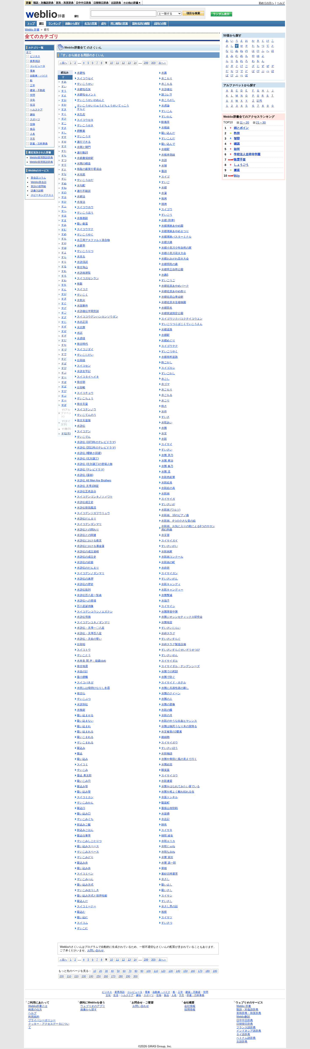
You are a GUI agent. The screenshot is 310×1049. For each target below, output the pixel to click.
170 (200, 971)
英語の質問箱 (38, 186)
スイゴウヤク (169, 345)
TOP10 (228, 122)
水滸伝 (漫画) (85, 475)
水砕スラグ (168, 633)
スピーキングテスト (42, 195)
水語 (164, 160)
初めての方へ (266, 2)
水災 (164, 433)
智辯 (237, 138)
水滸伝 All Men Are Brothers (94, 480)
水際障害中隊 (169, 611)
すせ (63, 141)
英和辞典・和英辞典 (248, 1013)
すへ (63, 211)
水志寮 (81, 327)
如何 (237, 149)
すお (63, 100)
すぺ (63, 400)
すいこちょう (85, 398)
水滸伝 (81, 425)
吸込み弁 (82, 862)
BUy (237, 175)
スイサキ (166, 830)
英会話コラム (38, 177)
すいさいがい (169, 546)
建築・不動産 (37, 90)
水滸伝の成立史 (86, 556)
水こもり (166, 78)
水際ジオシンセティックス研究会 (181, 616)
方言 (32, 138)
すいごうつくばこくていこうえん (181, 324)
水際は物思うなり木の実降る (179, 726)
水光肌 (81, 174)
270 (113, 976)
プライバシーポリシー (42, 1020)
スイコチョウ (85, 393)
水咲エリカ (168, 841)
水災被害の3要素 (171, 731)
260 (106, 976)
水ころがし (168, 100)
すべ (63, 377)
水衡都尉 (82, 218)
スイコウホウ (85, 207)
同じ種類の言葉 (119, 23)
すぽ (63, 405)
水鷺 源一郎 (168, 862)
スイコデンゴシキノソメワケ (95, 496)
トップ (31, 23)
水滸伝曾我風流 (86, 507)
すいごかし (168, 373)
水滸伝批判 (84, 589)
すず (63, 326)
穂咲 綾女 (167, 835)
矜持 (237, 133)
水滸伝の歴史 (85, 584)
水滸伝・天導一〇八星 (90, 627)
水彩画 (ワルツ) (170, 509)
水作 (164, 411)
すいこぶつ (84, 698)
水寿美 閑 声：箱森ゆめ (91, 660)
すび (63, 368)
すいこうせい (85, 83)
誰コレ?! (166, 94)
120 (163, 971)
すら (63, 257)
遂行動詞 (82, 152)
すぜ (63, 331)
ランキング (54, 23)
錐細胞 (165, 737)
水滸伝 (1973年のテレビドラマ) (96, 442)
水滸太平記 (84, 371)
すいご (165, 182)
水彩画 (165, 493)
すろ (63, 275)
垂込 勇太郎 (84, 775)
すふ (63, 206)
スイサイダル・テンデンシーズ (180, 666)
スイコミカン (85, 797)
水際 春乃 (167, 466)
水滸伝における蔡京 (89, 540)
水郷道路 (166, 329)
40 (112, 971)
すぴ (63, 391)
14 (135, 62)
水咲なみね (168, 851)
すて (63, 164)
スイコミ (82, 764)
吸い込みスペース (88, 846)
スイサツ (166, 917)
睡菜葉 (165, 770)
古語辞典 (116, 2)
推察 (164, 911)
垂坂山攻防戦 (169, 808)
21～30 (261, 122)
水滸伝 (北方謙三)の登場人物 (94, 464)
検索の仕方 (35, 1009)
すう (63, 90)
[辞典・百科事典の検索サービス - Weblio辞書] (45, 16)
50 (118, 971)
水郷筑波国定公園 (172, 313)
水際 (164, 428)
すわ (63, 280)
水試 (79, 332)
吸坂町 (165, 802)
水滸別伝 (82, 704)
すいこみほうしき (88, 890)
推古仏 (81, 693)
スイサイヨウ (169, 775)
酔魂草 (165, 122)
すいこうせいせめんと (90, 100)
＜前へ (63, 62)
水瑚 (164, 165)
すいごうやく (169, 351)
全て (28, 52)
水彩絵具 (166, 482)
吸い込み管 (84, 791)
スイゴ (165, 176)
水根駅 (165, 149)
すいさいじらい (171, 627)
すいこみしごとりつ (89, 841)
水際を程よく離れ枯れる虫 (177, 791)
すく (63, 114)
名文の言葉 (90, 23)
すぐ (63, 303)
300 (153, 62)
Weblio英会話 (38, 182)
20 (100, 971)
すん (63, 289)
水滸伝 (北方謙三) (88, 458)
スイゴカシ (168, 367)
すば (63, 363)
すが (63, 294)
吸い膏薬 (82, 223)
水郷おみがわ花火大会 (175, 258)
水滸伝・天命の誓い (89, 638)
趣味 (32, 114)
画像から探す (72, 23)
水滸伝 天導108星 (88, 485)
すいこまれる (85, 742)
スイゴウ (166, 209)
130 (170, 971)
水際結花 (166, 764)
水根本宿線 (168, 154)
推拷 (164, 198)
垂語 (164, 171)
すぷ (63, 395)
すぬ (63, 183)
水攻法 (81, 201)
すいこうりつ (85, 251)
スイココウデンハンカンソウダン (97, 316)
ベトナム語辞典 (246, 1038)
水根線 (165, 127)
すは (63, 197)
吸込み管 (82, 786)
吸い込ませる (85, 715)
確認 (237, 143)
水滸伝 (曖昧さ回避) (89, 453)
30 (106, 971)
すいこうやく (85, 234)
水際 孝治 (167, 460)
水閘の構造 (84, 163)
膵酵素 (81, 130)
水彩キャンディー (172, 589)
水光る (81, 256)
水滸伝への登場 (86, 600)
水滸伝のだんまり (88, 567)
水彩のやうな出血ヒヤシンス (179, 720)
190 (215, 971)
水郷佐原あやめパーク (175, 285)
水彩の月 (166, 715)
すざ (63, 317)
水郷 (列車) (168, 220)
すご (63, 312)
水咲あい (166, 422)
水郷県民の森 (169, 264)
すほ (63, 215)
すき (63, 109)
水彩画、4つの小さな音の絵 (178, 520)
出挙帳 (81, 387)
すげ (63, 308)
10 (111, 62)
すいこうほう (85, 212)
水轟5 (164, 274)
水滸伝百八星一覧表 (89, 595)
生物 (32, 124)
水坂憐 (165, 813)
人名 (32, 133)
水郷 (164, 187)
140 (178, 971)
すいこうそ (84, 136)
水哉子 (165, 600)
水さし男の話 (169, 906)
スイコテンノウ (86, 409)
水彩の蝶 (166, 709)
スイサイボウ (169, 742)
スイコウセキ (85, 119)
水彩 (164, 438)
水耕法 (81, 196)
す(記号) (66, 433)
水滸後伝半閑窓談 (88, 311)
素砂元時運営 (169, 873)
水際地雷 (166, 622)
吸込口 (81, 808)
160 (193, 971)
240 (91, 976)
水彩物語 (166, 753)
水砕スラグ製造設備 (173, 644)
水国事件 (82, 305)
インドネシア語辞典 (248, 1030)
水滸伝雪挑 (84, 616)
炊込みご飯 (84, 824)
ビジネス (35, 56)
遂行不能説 (84, 191)
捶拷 (164, 204)
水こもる (166, 83)
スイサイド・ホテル (173, 682)
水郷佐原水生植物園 (173, 302)
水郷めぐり (168, 340)
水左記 (165, 819)
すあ (63, 81)
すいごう (166, 214)
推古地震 (82, 666)
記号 (259, 100)
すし (63, 132)
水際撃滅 (166, 595)
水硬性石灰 (84, 89)
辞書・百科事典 (39, 143)
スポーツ (35, 119)
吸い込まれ (84, 726)
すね (63, 187)
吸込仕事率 (84, 835)
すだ (63, 340)
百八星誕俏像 (85, 606)
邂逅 (237, 170)
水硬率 (81, 245)
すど (63, 358)
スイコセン (84, 365)
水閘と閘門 (84, 147)
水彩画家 (166, 551)
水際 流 (165, 471)
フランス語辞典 (246, 1027)
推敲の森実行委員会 (89, 169)
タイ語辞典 (243, 1034)
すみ (63, 225)
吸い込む (82, 917)
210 (69, 976)
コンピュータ (37, 66)
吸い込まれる (85, 731)
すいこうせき (85, 125)
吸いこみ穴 (84, 780)
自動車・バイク (39, 75)
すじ (63, 321)
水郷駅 (165, 335)
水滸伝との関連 (86, 535)
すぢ (63, 344)
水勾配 (81, 185)
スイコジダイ (85, 349)
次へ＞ (162, 62)
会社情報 (189, 1006)
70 (130, 971)
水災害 (165, 535)
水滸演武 (82, 262)
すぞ (63, 335)
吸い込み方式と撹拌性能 (92, 895)
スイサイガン (169, 573)
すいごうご (168, 280)
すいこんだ (168, 138)
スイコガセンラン (88, 278)
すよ (63, 252)
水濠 (164, 193)
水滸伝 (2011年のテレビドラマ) (96, 447)
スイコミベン (85, 873)
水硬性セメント (86, 94)
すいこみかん (85, 802)
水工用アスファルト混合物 (93, 240)
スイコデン (84, 431)
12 (123, 62)
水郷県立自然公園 (172, 269)
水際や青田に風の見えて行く (179, 759)
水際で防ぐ (168, 677)
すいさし (166, 901)
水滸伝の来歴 (85, 578)
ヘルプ (281, 2)
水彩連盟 (166, 780)
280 (121, 976)
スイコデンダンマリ (89, 524)
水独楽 (81, 709)
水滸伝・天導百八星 (89, 633)
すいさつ (166, 922)
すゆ (63, 247)
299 (146, 62)
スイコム (82, 922)
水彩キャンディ (171, 584)
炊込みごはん (85, 830)
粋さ (164, 406)
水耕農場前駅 (85, 158)
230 (84, 976)
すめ (63, 234)
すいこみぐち (85, 819)
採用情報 (189, 1009)
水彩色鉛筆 (168, 477)
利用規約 (33, 1016)
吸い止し (166, 884)
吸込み (81, 748)
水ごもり (166, 389)
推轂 (79, 283)
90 (141, 971)
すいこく (82, 294)
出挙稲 (81, 644)
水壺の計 (82, 671)
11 (117, 62)
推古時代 (82, 343)
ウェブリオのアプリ (92, 1006)
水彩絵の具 (168, 488)
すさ (63, 128)
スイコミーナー (86, 906)
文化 (32, 99)
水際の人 (166, 698)
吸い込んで (168, 143)
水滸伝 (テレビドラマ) (90, 469)
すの (63, 192)
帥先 (164, 824)
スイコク (82, 289)
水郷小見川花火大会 (173, 253)
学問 (32, 95)
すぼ (63, 382)
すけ (63, 118)
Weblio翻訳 (243, 1016)
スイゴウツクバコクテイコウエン (181, 318)
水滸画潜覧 (84, 272)
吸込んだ (82, 901)
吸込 (79, 753)
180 (207, 971)
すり (63, 261)
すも (63, 238)
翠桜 (164, 868)
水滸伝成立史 (85, 502)
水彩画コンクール (172, 556)
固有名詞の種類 (141, 23)
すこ (63, 123)
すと (63, 169)
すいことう (84, 655)
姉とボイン (241, 127)
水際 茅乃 (167, 455)
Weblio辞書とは (37, 1006)
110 (156, 971)
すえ (63, 95)
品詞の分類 (160, 23)
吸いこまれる (85, 737)
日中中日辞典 (83, 2)
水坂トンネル (169, 797)
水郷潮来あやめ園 (172, 225)
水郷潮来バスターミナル (176, 236)
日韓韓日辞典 (101, 2)
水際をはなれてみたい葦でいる (180, 786)
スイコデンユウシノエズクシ (95, 611)
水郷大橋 (166, 242)
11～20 (244, 122)
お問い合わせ (95, 950)
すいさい (166, 449)
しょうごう (241, 164)
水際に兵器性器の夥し (175, 687)
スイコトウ (84, 649)
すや (63, 243)
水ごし (165, 378)
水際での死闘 (169, 671)
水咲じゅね (168, 846)
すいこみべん (85, 879)
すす (63, 137)
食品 (32, 129)
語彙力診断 (37, 190)
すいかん (166, 116)
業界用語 (35, 61)
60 (124, 971)
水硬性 (81, 72)
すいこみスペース (88, 851)
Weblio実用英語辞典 (41, 161)
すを (63, 284)
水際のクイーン (171, 693)
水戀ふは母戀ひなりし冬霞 (93, 687)
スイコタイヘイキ (88, 376)
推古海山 (82, 267)
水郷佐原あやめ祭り (173, 291)
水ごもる (166, 395)
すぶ (63, 372)
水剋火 (81, 300)
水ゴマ (165, 384)
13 (129, 62)
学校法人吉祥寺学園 (247, 154)
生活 (32, 104)
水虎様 (81, 338)
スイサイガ (168, 498)
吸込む (81, 911)
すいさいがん (169, 578)
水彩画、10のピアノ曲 (175, 515)
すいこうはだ (85, 180)
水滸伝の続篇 (85, 562)
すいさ (165, 417)
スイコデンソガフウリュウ (93, 513)
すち (63, 155)
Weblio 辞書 (32, 29)
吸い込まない (85, 720)
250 (98, 976)
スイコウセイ (85, 78)
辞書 (28, 2)
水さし (165, 879)
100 (148, 971)
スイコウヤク (85, 229)
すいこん (166, 111)
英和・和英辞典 (65, 2)
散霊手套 (240, 159)
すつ (63, 160)
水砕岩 (165, 567)
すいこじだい (85, 354)
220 (76, 976)
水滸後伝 (166, 89)
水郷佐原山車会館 (172, 296)
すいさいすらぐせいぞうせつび (180, 649)
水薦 (164, 72)
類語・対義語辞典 (43, 2)
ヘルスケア (36, 109)
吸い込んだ (168, 133)
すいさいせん (169, 655)
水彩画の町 (168, 562)
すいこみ (82, 770)
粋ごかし (166, 362)
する (63, 266)
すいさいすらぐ (171, 638)
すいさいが (168, 504)
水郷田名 (166, 307)
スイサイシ (168, 606)
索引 (41, 23)
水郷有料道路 (169, 356)
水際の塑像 (168, 704)
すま (63, 220)
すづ (63, 349)
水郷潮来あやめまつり (175, 231)
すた (63, 150)
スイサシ (166, 895)
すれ (63, 271)
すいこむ (82, 928)
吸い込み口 (84, 813)
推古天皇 (82, 403)
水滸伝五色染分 (86, 491)
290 (128, 976)
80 (136, 971)
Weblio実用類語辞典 (41, 157)
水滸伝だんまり (86, 518)
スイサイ (166, 444)
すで (63, 354)
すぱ (63, 386)
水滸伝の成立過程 (88, 551)
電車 (32, 70)
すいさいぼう (169, 748)
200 (61, 976)
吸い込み (82, 759)
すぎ (63, 298)
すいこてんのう (86, 414)
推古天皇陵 (84, 420)
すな (63, 174)
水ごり (165, 400)
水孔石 (81, 114)
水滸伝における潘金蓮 (90, 546)
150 (185, 971)
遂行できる (84, 141)
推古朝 (81, 382)
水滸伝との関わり (88, 529)
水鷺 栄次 (167, 857)
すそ (63, 146)
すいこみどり (85, 857)
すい (63, 86)
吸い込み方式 (85, 884)
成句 (103, 23)
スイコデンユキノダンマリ (93, 622)
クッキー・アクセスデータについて (48, 1025)
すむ (63, 229)
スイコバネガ (85, 682)
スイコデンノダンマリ (90, 573)
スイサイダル (169, 660)
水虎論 (165, 105)
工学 (32, 85)
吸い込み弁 (84, 868)
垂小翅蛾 (82, 677)
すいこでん (84, 436)
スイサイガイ (169, 540)
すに (63, 178)
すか (63, 104)
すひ (63, 201)
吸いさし (166, 890)
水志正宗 (82, 321)
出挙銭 (81, 360)
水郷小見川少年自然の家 (176, 247)
